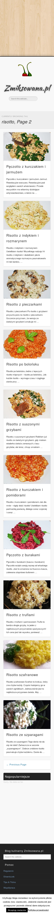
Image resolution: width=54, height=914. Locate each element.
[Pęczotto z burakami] (27, 534)
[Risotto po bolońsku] (27, 344)
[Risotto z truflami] (27, 594)
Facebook (23, 105)
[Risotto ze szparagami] (27, 714)
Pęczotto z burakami (23, 554)
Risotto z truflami (20, 614)
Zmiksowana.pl (27, 88)
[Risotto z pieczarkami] (27, 284)
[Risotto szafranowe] (27, 654)
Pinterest (29, 105)
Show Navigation (44, 81)
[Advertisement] (27, 28)
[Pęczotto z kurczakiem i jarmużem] (27, 146)
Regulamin (8, 870)
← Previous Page (16, 764)
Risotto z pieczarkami (24, 304)
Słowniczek (9, 876)
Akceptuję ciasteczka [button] (17, 910)
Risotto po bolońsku (22, 364)
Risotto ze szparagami (24, 734)
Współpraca (9, 887)
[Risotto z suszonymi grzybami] (27, 404)
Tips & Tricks (9, 882)
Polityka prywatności (38, 910)
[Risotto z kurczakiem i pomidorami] (27, 469)
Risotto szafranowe (22, 674)
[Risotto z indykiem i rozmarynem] (27, 215)
